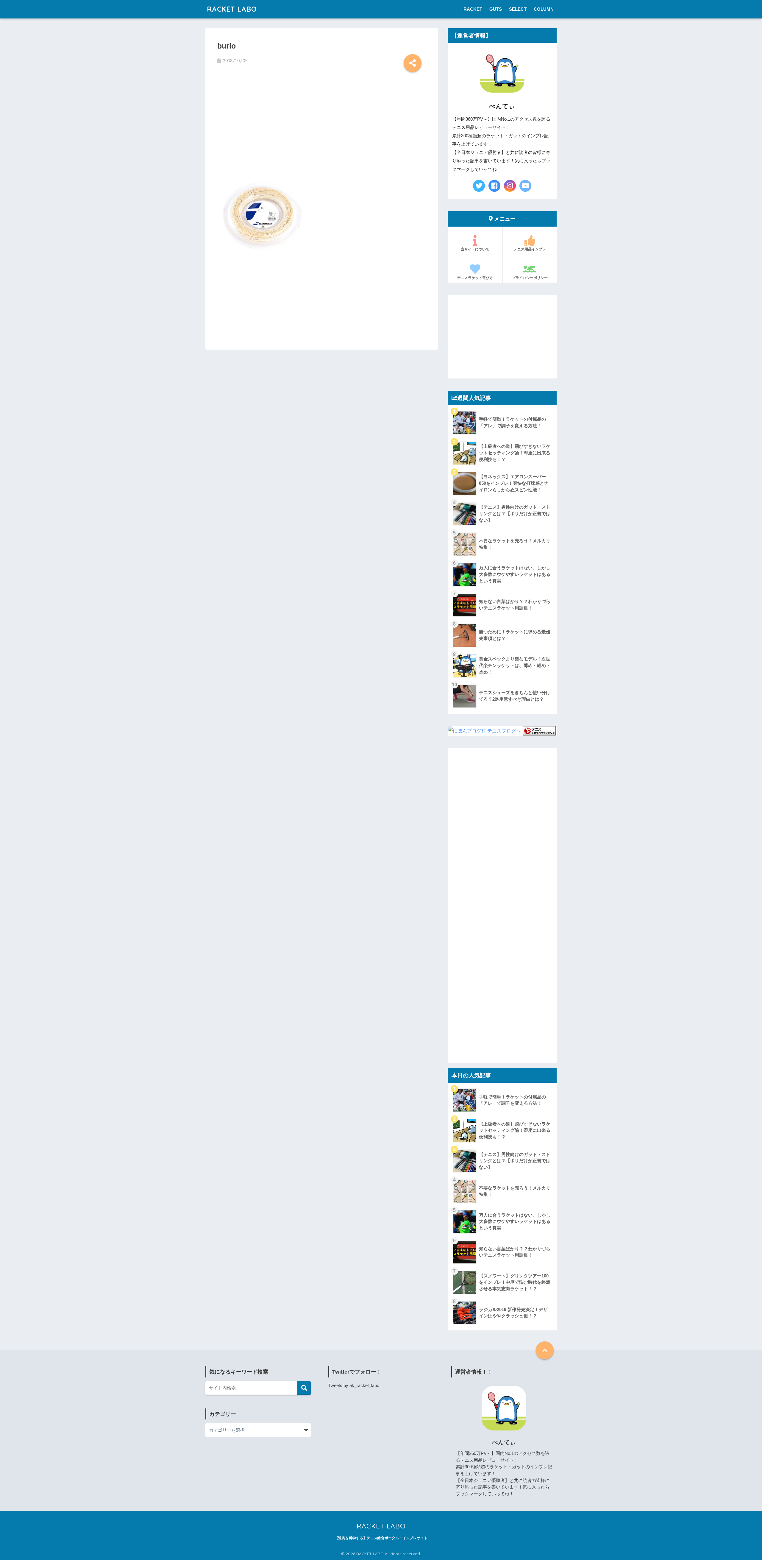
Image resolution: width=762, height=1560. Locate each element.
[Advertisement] (321, 124)
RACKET (472, 9)
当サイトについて (475, 249)
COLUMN (544, 9)
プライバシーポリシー (530, 277)
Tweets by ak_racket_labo (353, 1385)
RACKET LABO (232, 9)
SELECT (518, 9)
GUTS (495, 9)
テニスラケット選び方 (475, 277)
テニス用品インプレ (530, 249)
